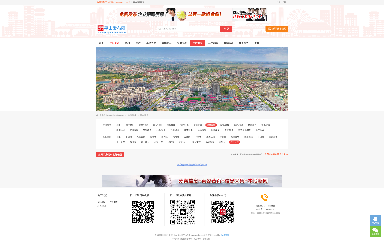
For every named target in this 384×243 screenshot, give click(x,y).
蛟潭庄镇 (235, 137)
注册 (278, 2)
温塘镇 (153, 137)
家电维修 (265, 125)
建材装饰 (144, 115)
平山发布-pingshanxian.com (111, 115)
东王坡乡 (145, 142)
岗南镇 (176, 137)
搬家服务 (252, 125)
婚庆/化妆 (157, 125)
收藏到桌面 (139, 2)
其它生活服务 (244, 130)
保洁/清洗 (238, 125)
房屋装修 (198, 125)
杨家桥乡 (210, 142)
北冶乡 (182, 142)
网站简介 (102, 202)
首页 (101, 43)
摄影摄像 (171, 125)
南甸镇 (164, 137)
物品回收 (260, 130)
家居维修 (134, 130)
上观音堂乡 (195, 142)
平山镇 (129, 137)
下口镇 (261, 137)
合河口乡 (234, 142)
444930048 (270, 206)
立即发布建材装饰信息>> (276, 154)
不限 (118, 125)
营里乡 (222, 142)
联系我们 (102, 206)
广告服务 (114, 202)
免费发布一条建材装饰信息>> (192, 164)
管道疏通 (147, 130)
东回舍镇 (141, 137)
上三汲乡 (120, 142)
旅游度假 (202, 130)
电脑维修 (120, 130)
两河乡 (133, 142)
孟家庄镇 (210, 137)
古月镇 (187, 137)
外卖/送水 (160, 130)
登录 (285, 2)
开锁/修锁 (174, 130)
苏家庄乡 (158, 142)
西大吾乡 (273, 137)
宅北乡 (171, 142)
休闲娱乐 (215, 130)
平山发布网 (225, 235)
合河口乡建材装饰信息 (110, 154)
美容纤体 (184, 125)
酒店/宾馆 (228, 130)
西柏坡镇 (248, 137)
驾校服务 (130, 125)
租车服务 (188, 130)
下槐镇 (198, 137)
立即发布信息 (279, 28)
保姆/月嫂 (224, 125)
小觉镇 (223, 137)
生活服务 (132, 115)
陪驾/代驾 (143, 125)
